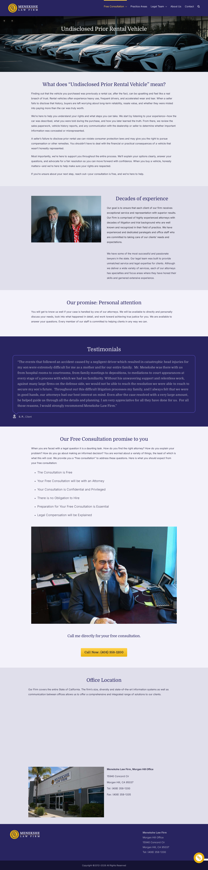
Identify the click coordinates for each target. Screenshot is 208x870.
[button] (198, 6)
